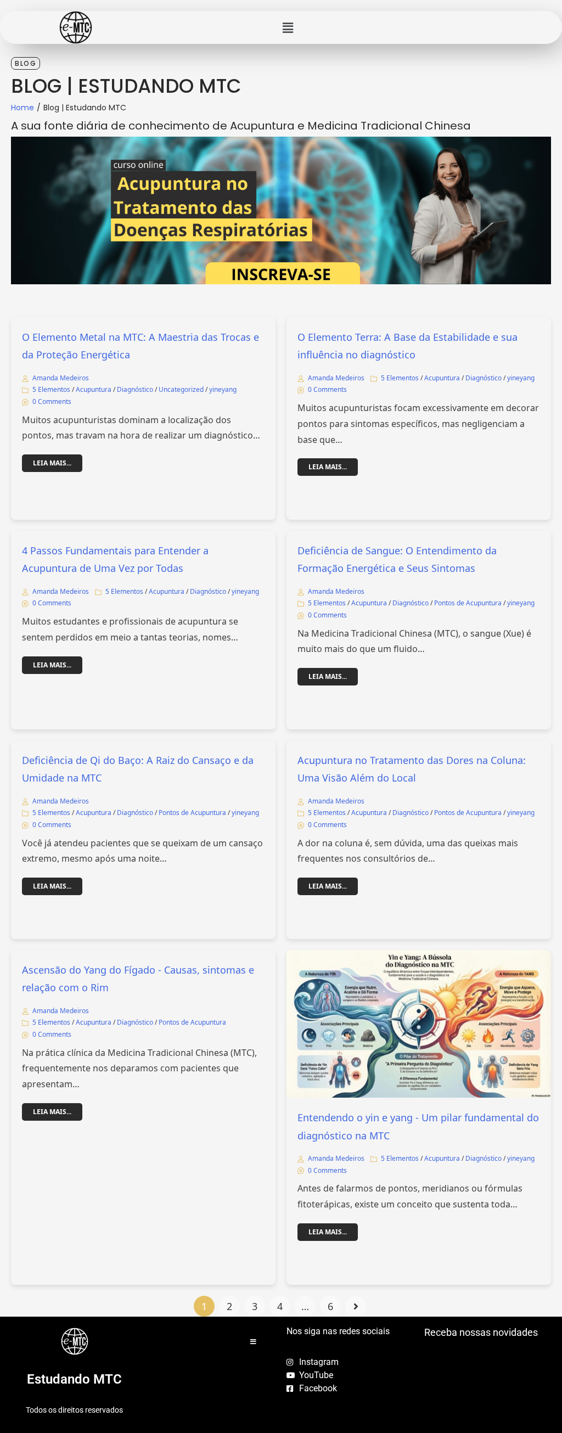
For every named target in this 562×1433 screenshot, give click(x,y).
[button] (287, 27)
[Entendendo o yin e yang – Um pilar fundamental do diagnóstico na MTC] (418, 1024)
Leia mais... (52, 463)
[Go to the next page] (355, 1306)
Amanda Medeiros (60, 378)
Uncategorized (181, 389)
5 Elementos (51, 389)
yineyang (223, 389)
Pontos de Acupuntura (468, 603)
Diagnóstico (135, 389)
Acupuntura (93, 389)
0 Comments (51, 401)
